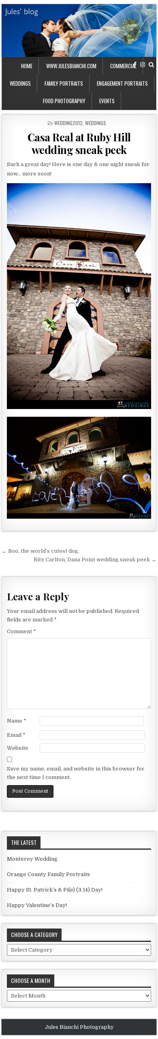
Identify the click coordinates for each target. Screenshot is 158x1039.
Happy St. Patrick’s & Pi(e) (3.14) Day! (54, 890)
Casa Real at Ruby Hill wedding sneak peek (79, 143)
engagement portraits (122, 83)
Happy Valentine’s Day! (37, 905)
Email (16, 735)
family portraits (64, 83)
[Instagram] (142, 65)
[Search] (151, 65)
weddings (20, 83)
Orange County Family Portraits (48, 874)
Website (17, 748)
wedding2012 (68, 122)
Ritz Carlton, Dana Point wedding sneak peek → (95, 559)
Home (26, 66)
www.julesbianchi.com (71, 66)
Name (16, 721)
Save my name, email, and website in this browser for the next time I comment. (76, 773)
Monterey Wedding (32, 859)
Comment (21, 631)
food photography (64, 101)
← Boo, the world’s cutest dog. (40, 551)
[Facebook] (135, 65)
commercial (123, 66)
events (107, 101)
